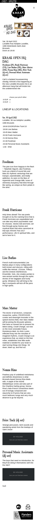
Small (4, 486)
